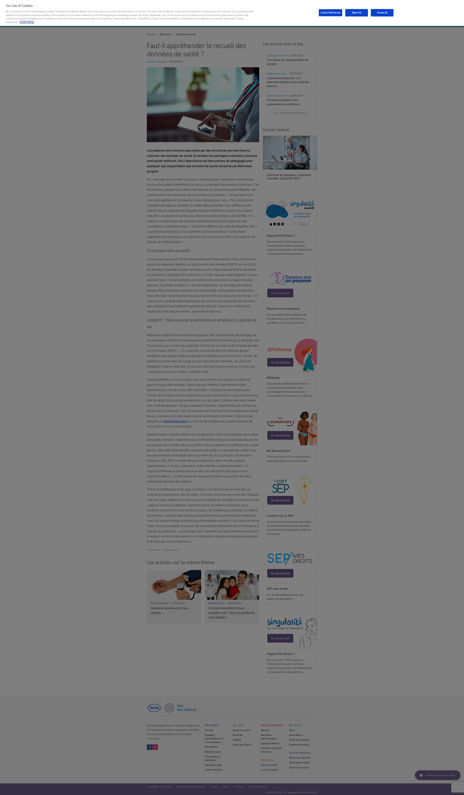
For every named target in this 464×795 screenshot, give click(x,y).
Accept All (382, 12)
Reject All (356, 12)
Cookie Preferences (330, 12)
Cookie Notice (27, 22)
